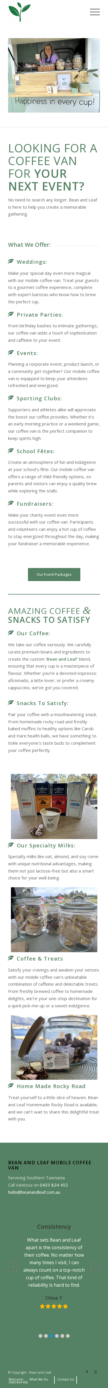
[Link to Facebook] (87, 1372)
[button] (40, 1336)
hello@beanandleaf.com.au (34, 1192)
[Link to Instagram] (95, 1372)
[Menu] (92, 11)
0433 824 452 (54, 1185)
